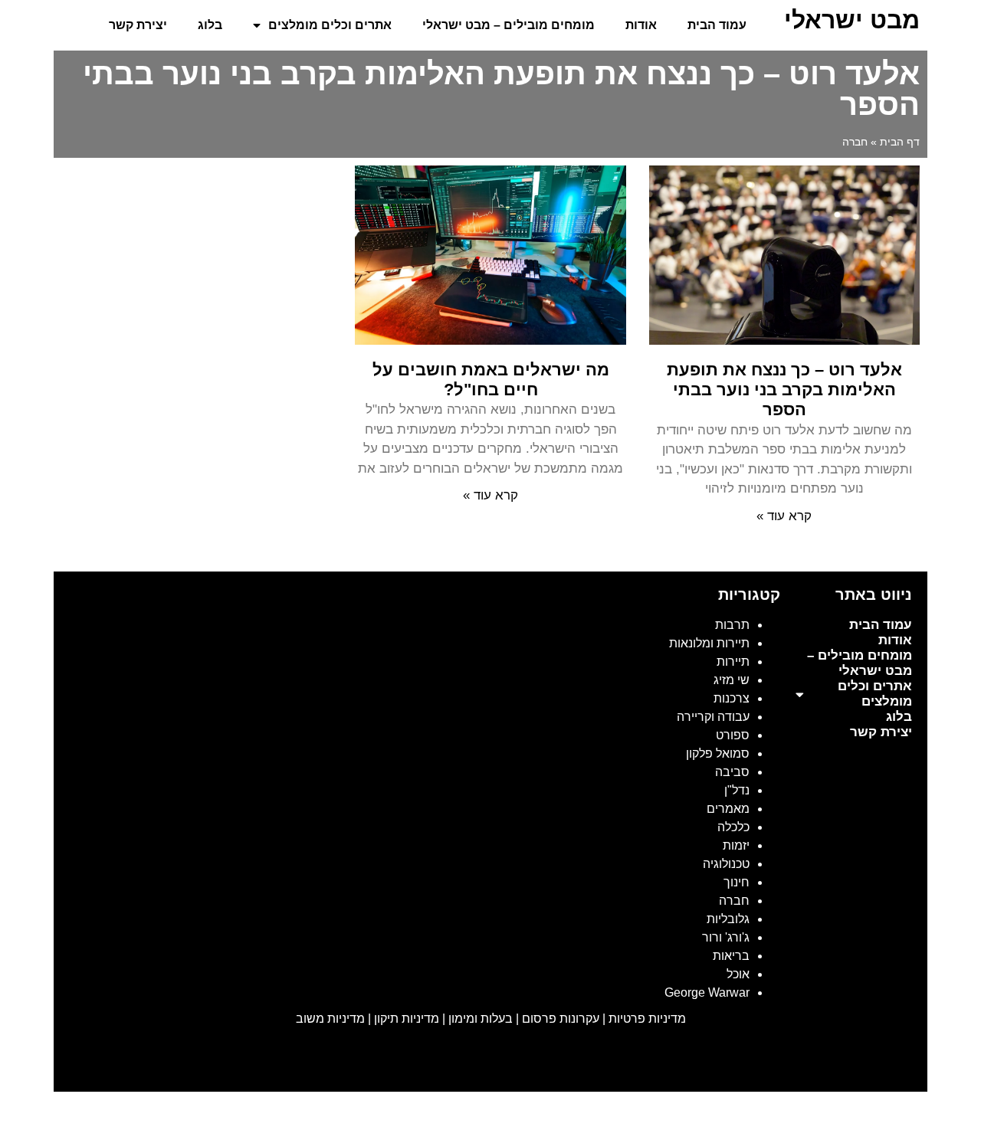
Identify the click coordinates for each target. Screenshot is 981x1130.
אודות (641, 24)
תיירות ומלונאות (709, 643)
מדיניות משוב (330, 1018)
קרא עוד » (784, 516)
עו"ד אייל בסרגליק (874, 1063)
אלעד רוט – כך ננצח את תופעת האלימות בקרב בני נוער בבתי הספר (784, 390)
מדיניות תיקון (406, 1018)
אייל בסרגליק (786, 1063)
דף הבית (900, 142)
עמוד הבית (716, 24)
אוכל (738, 974)
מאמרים (728, 808)
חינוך (736, 882)
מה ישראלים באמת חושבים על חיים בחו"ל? (490, 379)
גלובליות (728, 918)
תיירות (733, 661)
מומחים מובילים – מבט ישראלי (508, 24)
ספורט (733, 735)
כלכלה (733, 827)
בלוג (210, 24)
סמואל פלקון (718, 753)
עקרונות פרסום (560, 1018)
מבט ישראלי (852, 20)
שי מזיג (732, 679)
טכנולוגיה (726, 863)
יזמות (736, 845)
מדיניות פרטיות (647, 1018)
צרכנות (732, 698)
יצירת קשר (138, 24)
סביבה (732, 771)
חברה (734, 900)
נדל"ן (737, 790)
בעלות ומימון (480, 1018)
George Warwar (707, 992)
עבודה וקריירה (713, 716)
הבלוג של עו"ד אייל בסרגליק (672, 1063)
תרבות (732, 624)
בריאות (731, 955)
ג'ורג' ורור (726, 937)
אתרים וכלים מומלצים (330, 24)
